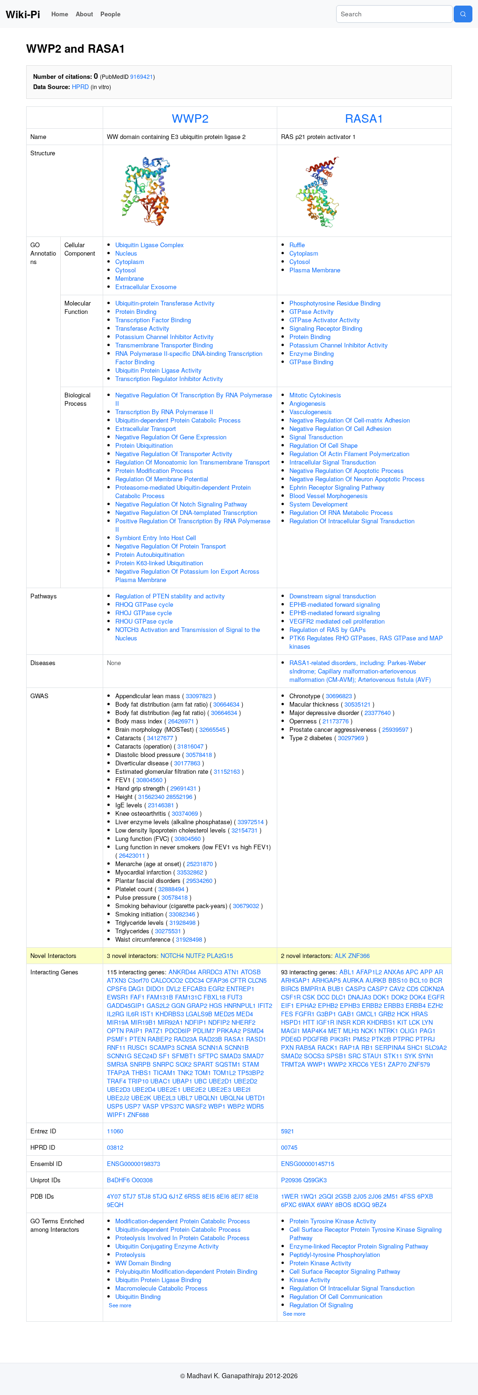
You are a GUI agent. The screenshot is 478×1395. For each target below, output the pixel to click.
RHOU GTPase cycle (144, 621)
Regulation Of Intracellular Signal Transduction (352, 520)
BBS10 (398, 980)
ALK (340, 955)
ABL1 (346, 971)
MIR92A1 (170, 1022)
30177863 (187, 762)
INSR (343, 1022)
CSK (308, 996)
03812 (115, 1147)
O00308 (142, 1179)
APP (426, 971)
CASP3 (355, 988)
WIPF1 (116, 1114)
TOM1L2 (224, 1072)
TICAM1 (164, 1072)
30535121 (357, 704)
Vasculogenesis (310, 411)
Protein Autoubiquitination (149, 554)
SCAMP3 (162, 1047)
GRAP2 (197, 1005)
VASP (150, 1106)
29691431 (183, 788)
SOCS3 (314, 1055)
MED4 (244, 1013)
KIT (402, 1022)
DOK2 (399, 996)
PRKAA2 (229, 1030)
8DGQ (361, 1204)
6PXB (425, 1196)
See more (120, 1305)
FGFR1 (305, 1013)
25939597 (395, 729)
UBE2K (141, 1097)
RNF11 (116, 1047)
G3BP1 (326, 1013)
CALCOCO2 (167, 980)
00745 (289, 1147)
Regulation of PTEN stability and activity (170, 595)
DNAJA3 (359, 996)
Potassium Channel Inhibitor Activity (164, 336)
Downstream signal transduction (332, 595)
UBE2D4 (143, 1089)
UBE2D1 (220, 1080)
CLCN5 (257, 980)
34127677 (160, 737)
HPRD (80, 86)
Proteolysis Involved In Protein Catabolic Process (182, 1237)
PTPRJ (425, 1038)
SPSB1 (336, 1055)
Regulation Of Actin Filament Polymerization (349, 453)
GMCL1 (366, 1013)
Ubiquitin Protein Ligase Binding (158, 1279)
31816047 (190, 746)
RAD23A (185, 1038)
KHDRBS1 (381, 1022)
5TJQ (160, 1196)
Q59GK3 (315, 1179)
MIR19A (118, 1022)
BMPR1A (313, 988)
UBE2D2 (245, 1080)
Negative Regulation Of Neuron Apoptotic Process (357, 478)
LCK (414, 1022)
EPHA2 (306, 1005)
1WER (289, 1196)
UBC (200, 1080)
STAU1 (372, 1055)
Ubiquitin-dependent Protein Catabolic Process (178, 420)
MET (334, 1030)
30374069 (185, 813)
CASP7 (377, 988)
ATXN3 (116, 980)
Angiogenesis (307, 403)
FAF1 (137, 996)
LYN (427, 1022)
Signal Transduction (316, 436)
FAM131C (188, 996)
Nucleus (126, 253)
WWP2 (190, 117)
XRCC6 (358, 1064)
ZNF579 (419, 1064)
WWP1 (316, 1064)
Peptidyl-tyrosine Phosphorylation (334, 1254)
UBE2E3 (219, 1089)
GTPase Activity (311, 311)
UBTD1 (255, 1097)
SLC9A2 (436, 1047)
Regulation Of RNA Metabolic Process (341, 512)
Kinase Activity (309, 1279)
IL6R (132, 1013)
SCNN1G (119, 1055)
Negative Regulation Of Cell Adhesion (340, 428)
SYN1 (426, 1055)
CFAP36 (217, 980)
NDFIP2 (219, 1022)
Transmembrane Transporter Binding (164, 344)
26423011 (132, 855)
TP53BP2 (251, 1072)
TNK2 (185, 1072)
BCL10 (418, 980)
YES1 (378, 1064)
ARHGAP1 (295, 980)
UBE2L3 (164, 1097)
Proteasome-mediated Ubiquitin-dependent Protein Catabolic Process (183, 491)
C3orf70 (138, 980)
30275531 (168, 930)
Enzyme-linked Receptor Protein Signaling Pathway (359, 1246)
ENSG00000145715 (307, 1163)
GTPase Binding (311, 361)
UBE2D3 (118, 1089)
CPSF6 (117, 988)
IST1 (147, 1013)
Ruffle (297, 244)
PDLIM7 (204, 1030)
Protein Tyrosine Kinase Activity (332, 1220)
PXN (287, 1047)
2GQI (326, 1196)
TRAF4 (116, 1080)
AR (439, 971)
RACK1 (327, 1047)
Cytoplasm (129, 261)
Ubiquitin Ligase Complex (149, 244)
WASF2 (196, 1106)
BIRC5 (290, 988)
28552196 (179, 796)
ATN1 (231, 971)
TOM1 (203, 1072)
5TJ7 (129, 1196)
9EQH (115, 1204)
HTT (309, 1022)
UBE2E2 (194, 1089)
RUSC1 (137, 1047)
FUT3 (234, 996)
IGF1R (325, 1022)
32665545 (212, 729)
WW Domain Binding (143, 1262)
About (84, 13)
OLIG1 (409, 1030)
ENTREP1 (240, 988)
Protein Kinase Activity (320, 1262)
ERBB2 (372, 1005)
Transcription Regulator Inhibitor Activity (169, 378)
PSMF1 (117, 1038)
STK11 (393, 1055)
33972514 (251, 821)
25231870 (200, 863)
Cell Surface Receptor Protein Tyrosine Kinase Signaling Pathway (365, 1233)
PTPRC (403, 1038)
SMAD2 (291, 1055)
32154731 (245, 830)
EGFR (436, 996)
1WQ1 (308, 1196)
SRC (354, 1055)
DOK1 (381, 996)
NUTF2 (195, 955)
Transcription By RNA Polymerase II (164, 411)
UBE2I (242, 1089)
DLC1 (338, 996)
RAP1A (349, 1047)
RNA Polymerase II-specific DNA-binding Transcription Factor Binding (188, 357)
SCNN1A (210, 1047)
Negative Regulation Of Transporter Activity (173, 453)
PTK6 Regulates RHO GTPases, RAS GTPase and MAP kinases (366, 642)
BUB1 (336, 988)
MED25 (224, 1013)
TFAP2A (118, 1072)
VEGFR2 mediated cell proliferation (337, 621)
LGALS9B (199, 1013)
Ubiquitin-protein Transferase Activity (165, 302)
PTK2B (381, 1038)
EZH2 (435, 1005)
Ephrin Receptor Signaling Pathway (337, 487)
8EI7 (237, 1196)
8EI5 (208, 1196)
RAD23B (210, 1038)
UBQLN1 (206, 1097)
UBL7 (184, 1097)
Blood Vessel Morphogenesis (328, 495)
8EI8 (252, 1196)
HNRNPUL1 (240, 1005)
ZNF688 (138, 1114)
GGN (178, 1005)
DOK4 (417, 996)
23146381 (161, 804)
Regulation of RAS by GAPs (327, 629)
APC (412, 971)
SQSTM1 (227, 1064)
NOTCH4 (172, 955)
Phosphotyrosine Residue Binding (334, 302)
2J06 (374, 1196)
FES (287, 1013)
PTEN (137, 1038)
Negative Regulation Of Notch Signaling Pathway (181, 504)
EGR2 (216, 988)
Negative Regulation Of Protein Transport (170, 545)
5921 (287, 1130)
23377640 (378, 712)
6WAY (325, 1204)
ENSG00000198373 (133, 1163)
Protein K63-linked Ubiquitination (159, 562)
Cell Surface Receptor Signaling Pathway (345, 1271)
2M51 (390, 1196)
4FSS (407, 1196)
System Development (318, 504)
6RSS (192, 1196)
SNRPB (140, 1064)
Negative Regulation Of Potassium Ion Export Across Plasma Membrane (187, 575)
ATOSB (251, 971)
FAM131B (160, 996)
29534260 (199, 880)
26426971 (181, 720)
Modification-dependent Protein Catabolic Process (182, 1220)
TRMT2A (293, 1064)
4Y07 (114, 1196)
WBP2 (236, 1106)
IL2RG (115, 1013)
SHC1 (415, 1047)
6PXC (288, 1204)
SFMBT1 (184, 1055)
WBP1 (216, 1106)
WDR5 (255, 1106)
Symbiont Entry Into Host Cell (155, 537)
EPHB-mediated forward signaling (334, 604)
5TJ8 (144, 1196)
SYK (410, 1055)
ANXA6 (394, 971)
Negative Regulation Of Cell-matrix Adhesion (349, 420)
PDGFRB (315, 1038)
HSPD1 (291, 1022)
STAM (250, 1064)
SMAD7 (253, 1055)
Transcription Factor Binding (153, 319)
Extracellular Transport (145, 428)
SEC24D (145, 1055)
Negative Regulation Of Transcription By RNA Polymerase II (193, 399)
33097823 (199, 695)
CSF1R (291, 996)
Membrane (129, 278)
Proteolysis (130, 1254)
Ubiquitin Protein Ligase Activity (158, 370)
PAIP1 (134, 1030)
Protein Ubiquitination (144, 445)
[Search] (463, 14)
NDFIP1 (195, 1022)
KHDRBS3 (169, 1013)
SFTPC (208, 1055)
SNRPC (163, 1064)
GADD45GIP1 (126, 1005)
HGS (215, 1005)
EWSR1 (117, 996)
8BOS (343, 1204)
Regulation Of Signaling (321, 1304)
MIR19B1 (143, 1022)
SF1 (164, 1055)
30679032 (246, 905)
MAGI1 (290, 1030)
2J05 (359, 1196)
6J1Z (176, 1196)
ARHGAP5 (326, 980)
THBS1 (141, 1072)
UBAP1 (182, 1080)
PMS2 (361, 1038)
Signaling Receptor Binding (325, 328)
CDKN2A (432, 988)
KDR (358, 1022)
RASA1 (364, 117)
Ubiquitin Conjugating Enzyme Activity (167, 1246)
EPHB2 (328, 1005)
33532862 (190, 872)
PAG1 (428, 1030)
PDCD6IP (178, 1030)
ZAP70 (397, 1064)
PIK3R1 (340, 1038)
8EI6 (223, 1196)
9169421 (141, 76)
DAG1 (136, 988)
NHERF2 (243, 1022)
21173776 (336, 720)
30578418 (199, 754)
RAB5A (305, 1047)
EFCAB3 (194, 988)
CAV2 (397, 988)
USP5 (115, 1106)
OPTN (115, 1030)
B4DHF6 (118, 1179)
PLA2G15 (220, 955)
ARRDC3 (210, 971)
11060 (115, 1130)
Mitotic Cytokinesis (315, 394)
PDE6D (291, 1038)
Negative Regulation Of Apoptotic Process (346, 470)
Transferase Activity (142, 328)
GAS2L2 (158, 1005)
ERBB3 (394, 1005)
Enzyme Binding (311, 353)
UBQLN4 (232, 1097)
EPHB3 (350, 1005)
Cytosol (125, 269)
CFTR (238, 980)
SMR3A (117, 1064)
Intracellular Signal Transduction (332, 462)
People (110, 13)
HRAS (419, 1013)
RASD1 (256, 1038)
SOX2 (183, 1064)
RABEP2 (160, 1038)
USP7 (133, 1106)
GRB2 (387, 1013)
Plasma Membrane (314, 269)
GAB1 (346, 1013)
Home (59, 13)
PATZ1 (154, 1030)
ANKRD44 (182, 971)
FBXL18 (214, 996)
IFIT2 (265, 1005)
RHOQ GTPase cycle (144, 604)
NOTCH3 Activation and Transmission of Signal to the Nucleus (187, 633)
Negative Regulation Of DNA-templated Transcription (186, 512)
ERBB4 (416, 1005)
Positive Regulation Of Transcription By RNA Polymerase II (192, 525)
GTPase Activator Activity (324, 319)
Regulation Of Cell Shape (323, 445)
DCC (323, 996)
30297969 (351, 737)
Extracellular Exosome (145, 286)
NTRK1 (388, 1030)
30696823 (339, 695)
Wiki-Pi (23, 14)
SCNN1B (237, 1047)
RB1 (367, 1047)
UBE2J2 (118, 1097)
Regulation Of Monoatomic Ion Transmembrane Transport (192, 462)
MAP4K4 (314, 1030)
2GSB (343, 1196)
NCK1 (369, 1030)
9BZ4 (379, 1204)
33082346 (182, 913)
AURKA (353, 980)
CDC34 (194, 980)
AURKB (376, 980)
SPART (203, 1064)
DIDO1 (155, 988)
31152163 (227, 771)
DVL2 (173, 988)
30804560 (149, 779)
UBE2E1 (169, 1089)
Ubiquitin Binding (138, 1296)
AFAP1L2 (369, 971)
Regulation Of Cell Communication (335, 1296)
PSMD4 (253, 1030)
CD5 (412, 988)
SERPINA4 (390, 1047)
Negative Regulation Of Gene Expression (170, 436)
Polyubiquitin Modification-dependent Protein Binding (186, 1271)
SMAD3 (230, 1055)
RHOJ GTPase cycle (143, 612)
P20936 (291, 1179)
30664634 (226, 704)
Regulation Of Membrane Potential (161, 478)
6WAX (306, 1204)
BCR (435, 980)
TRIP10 (138, 1080)
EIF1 (287, 1005)
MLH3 (351, 1030)
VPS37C (172, 1106)
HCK (403, 1013)
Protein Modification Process (154, 470)
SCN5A (186, 1047)
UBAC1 (160, 1080)
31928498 (182, 922)
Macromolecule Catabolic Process (161, 1288)
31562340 (151, 796)
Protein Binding (135, 311)
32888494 (171, 888)
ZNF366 (359, 955)
